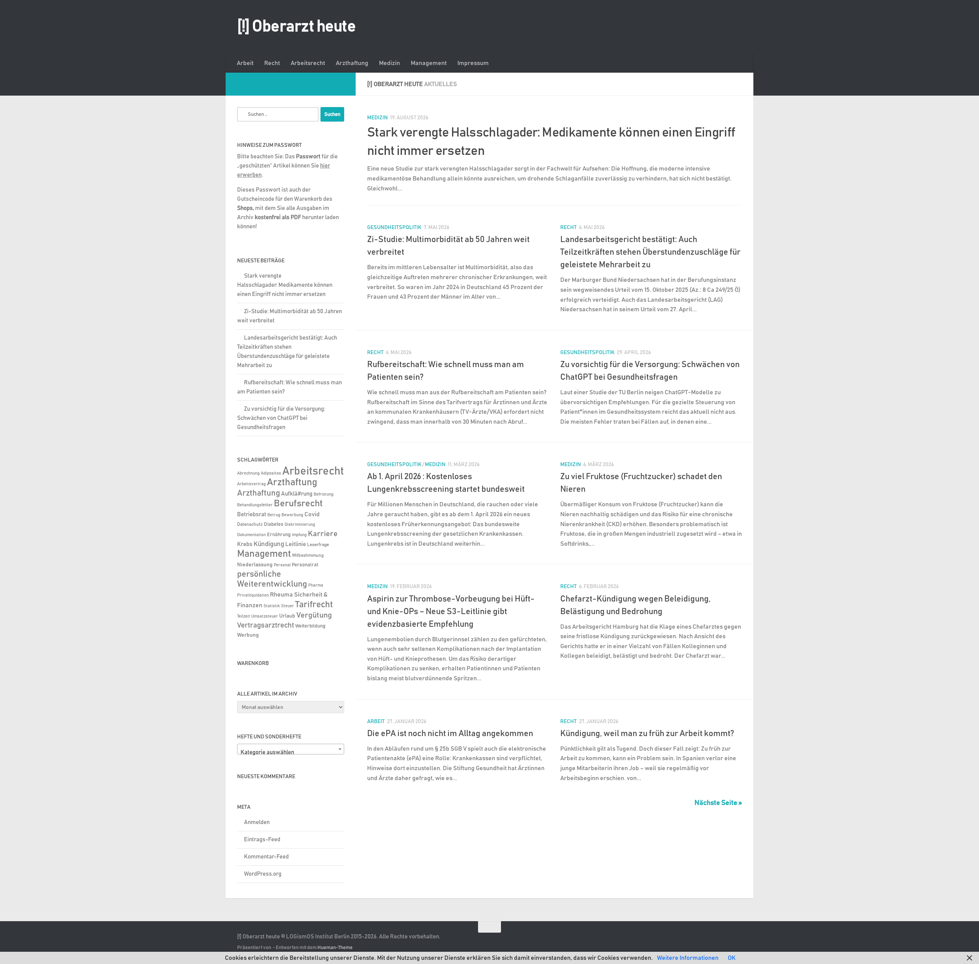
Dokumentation (251, 535)
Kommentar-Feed (266, 857)
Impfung (299, 535)
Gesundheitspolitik (394, 227)
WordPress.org (262, 874)
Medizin (389, 63)
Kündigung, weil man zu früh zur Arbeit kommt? (647, 734)
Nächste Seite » (718, 803)
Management (429, 63)
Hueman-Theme (335, 947)
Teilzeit (243, 616)
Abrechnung (248, 473)
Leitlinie (295, 544)
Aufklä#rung (296, 494)
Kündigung (269, 544)
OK (731, 958)
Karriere (323, 534)
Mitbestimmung (308, 555)
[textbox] (290, 752)
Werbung (248, 635)
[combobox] (290, 749)
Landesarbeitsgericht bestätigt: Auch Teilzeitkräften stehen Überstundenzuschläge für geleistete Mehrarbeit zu (650, 252)
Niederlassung (255, 564)
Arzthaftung (352, 63)
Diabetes (273, 524)
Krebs (244, 544)
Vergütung (314, 615)
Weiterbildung (310, 626)
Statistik (271, 606)
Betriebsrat (251, 514)
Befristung (323, 494)
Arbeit (245, 63)
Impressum (473, 63)
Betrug (273, 515)
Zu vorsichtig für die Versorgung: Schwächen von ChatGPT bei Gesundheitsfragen (281, 418)
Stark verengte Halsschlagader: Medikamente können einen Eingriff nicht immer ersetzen (284, 285)
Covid (312, 514)
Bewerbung (292, 515)
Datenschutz (250, 524)
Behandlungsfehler (255, 505)
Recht (272, 63)
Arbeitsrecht (308, 63)
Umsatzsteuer (264, 616)
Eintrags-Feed (262, 839)
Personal (282, 565)
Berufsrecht (298, 503)
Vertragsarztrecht (265, 625)
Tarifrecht (314, 604)
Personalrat (305, 564)
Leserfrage (318, 544)
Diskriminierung (300, 525)
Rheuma (281, 595)
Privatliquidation (253, 595)
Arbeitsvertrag (251, 484)
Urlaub (287, 616)
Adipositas (271, 473)
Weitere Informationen (688, 958)
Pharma (315, 585)
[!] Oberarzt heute (296, 27)
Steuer (287, 606)
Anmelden (257, 822)
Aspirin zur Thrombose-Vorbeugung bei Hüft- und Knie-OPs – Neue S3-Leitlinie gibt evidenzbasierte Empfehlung (451, 612)
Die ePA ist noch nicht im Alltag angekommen (450, 734)
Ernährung (279, 534)
